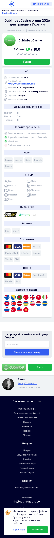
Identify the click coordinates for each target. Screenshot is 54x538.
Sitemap (27, 435)
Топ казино (32, 10)
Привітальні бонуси (27, 463)
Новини (27, 431)
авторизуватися (41, 4)
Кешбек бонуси (27, 468)
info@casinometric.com (27, 501)
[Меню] (4, 4)
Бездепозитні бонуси (27, 455)
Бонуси (27, 450)
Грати (27, 61)
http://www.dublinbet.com (21, 84)
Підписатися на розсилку (27, 352)
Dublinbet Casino (9, 13)
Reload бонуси (27, 472)
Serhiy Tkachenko (27, 383)
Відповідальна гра (27, 409)
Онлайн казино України (13, 10)
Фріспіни (27, 459)
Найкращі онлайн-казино (27, 487)
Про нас (27, 422)
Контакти (27, 426)
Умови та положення (27, 417)
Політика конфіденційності (27, 413)
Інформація (19, 529)
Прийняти (37, 529)
